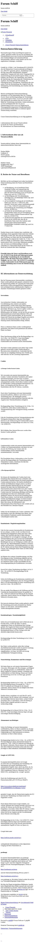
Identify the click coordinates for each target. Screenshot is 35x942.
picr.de (21, 894)
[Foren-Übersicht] (6, 32)
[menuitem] (6, 38)
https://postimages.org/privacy (9, 876)
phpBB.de (21, 925)
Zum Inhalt (4, 11)
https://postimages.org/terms (9, 869)
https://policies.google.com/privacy (11, 837)
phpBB (10, 920)
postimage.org (21, 889)
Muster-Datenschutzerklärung (9, 902)
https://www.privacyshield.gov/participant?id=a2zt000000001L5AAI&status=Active (13, 787)
